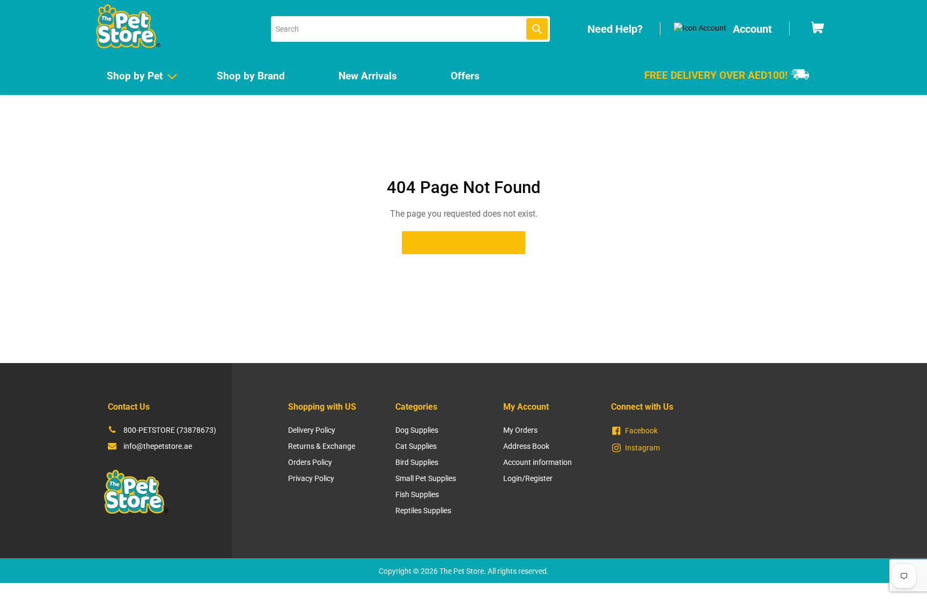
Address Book (526, 446)
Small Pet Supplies (425, 478)
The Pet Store (461, 571)
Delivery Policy (311, 430)
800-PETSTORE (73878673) (169, 430)
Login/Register (528, 478)
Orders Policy (310, 462)
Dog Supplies (416, 430)
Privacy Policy (311, 478)
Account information (537, 462)
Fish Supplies (417, 494)
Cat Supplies (416, 446)
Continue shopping (455, 242)
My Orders (520, 430)
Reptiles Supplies (423, 510)
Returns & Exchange (321, 446)
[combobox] (410, 29)
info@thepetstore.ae (157, 446)
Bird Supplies (416, 462)
